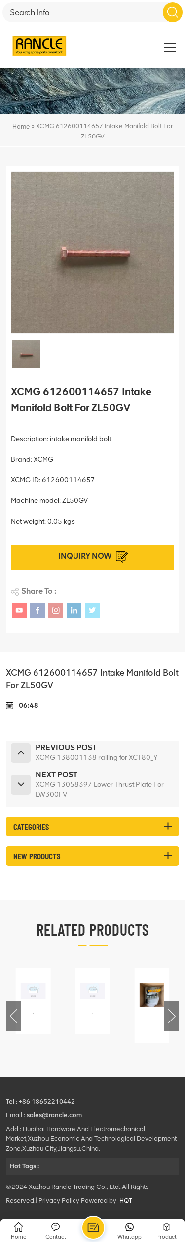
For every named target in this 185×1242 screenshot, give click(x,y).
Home (21, 126)
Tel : (12, 1101)
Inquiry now (85, 556)
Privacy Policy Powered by (77, 1200)
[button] (171, 1016)
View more (35, 1027)
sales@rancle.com (54, 1115)
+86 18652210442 (47, 1101)
